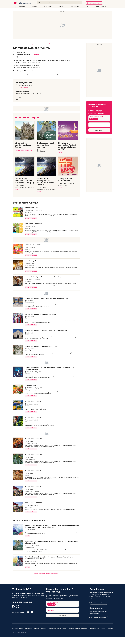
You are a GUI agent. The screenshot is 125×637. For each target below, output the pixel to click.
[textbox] (98, 119)
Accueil (15, 44)
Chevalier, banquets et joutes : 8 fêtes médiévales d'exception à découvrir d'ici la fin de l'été (49, 557)
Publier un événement (95, 3)
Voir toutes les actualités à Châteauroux (46, 573)
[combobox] (99, 118)
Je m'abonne (99, 130)
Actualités (27, 535)
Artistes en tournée (100, 6)
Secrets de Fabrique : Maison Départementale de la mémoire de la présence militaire (49, 368)
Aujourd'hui (22, 6)
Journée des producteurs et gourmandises (40, 314)
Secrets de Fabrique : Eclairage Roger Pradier (42, 346)
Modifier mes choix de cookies (57, 628)
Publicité (110, 628)
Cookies (43, 628)
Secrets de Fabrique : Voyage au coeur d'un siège (43, 277)
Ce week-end (48, 6)
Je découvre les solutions (98, 618)
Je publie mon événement (99, 603)
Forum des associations (33, 245)
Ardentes (28, 44)
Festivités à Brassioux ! (33, 223)
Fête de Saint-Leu (31, 207)
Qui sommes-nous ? (17, 628)
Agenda (61, 6)
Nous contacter (94, 628)
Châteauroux (25, 3)
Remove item (97, 118)
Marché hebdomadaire (33, 401)
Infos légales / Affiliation (32, 628)
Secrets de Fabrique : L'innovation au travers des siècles (46, 330)
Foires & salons (41, 44)
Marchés (48, 44)
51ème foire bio (30, 385)
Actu (87, 6)
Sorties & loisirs (74, 6)
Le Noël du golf (30, 261)
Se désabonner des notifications (78, 628)
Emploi (103, 628)
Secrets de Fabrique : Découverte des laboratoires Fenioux (46, 298)
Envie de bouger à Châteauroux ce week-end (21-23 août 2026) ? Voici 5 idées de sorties (51, 542)
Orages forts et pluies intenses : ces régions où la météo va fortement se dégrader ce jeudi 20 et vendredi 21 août (52, 526)
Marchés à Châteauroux (31, 218)
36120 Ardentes (23, 87)
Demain (34, 6)
